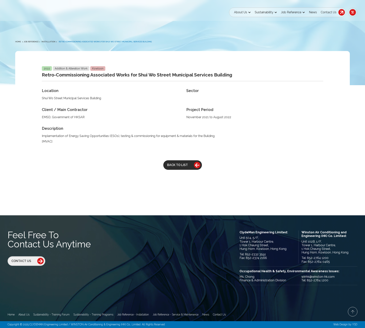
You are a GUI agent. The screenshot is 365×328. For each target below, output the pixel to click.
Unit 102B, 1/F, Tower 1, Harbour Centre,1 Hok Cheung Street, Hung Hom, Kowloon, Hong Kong (325, 247)
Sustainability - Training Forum (51, 314)
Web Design (340, 324)
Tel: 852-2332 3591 (253, 254)
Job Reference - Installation (133, 314)
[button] (242, 12)
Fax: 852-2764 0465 (316, 262)
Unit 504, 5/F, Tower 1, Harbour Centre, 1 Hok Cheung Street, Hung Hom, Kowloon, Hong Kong (263, 243)
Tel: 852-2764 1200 (315, 258)
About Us (23, 314)
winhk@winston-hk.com (318, 276)
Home (18, 42)
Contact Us (219, 314)
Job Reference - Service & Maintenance (175, 314)
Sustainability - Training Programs (93, 314)
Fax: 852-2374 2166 (253, 258)
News (313, 12)
